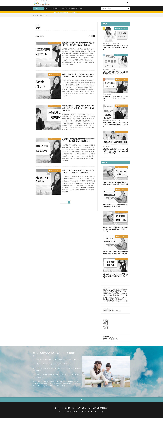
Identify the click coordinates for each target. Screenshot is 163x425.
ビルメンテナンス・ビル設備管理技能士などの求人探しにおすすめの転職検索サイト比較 (115, 183)
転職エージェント (49, 8)
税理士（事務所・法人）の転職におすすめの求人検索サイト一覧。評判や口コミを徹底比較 (78, 75)
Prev (63, 202)
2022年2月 (105, 323)
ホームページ (59, 408)
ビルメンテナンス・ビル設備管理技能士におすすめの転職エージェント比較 (115, 205)
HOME (36, 15)
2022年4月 (105, 321)
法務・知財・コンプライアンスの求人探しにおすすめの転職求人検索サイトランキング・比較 (115, 276)
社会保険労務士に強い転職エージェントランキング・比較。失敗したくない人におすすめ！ (115, 98)
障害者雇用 (74, 8)
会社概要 (67, 408)
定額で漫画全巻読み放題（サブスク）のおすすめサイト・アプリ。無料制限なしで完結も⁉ (115, 47)
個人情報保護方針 (102, 408)
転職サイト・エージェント (55, 42)
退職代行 (67, 8)
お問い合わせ (82, 408)
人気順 (42, 36)
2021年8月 (105, 328)
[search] (128, 8)
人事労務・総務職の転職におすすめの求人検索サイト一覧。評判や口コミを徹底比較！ (78, 140)
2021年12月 (106, 326)
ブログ (74, 408)
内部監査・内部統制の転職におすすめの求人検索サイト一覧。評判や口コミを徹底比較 (78, 44)
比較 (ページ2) (43, 15)
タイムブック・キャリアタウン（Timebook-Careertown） (86, 412)
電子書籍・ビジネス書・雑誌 (121, 28)
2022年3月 (105, 322)
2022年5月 (105, 320)
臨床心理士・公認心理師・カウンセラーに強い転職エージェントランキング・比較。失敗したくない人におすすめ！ (115, 151)
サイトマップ (91, 408)
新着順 (37, 36)
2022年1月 (105, 325)
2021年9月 (105, 327)
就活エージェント (59, 8)
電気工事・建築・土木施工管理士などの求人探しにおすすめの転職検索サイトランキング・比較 (115, 229)
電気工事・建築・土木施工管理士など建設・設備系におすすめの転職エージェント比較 (115, 252)
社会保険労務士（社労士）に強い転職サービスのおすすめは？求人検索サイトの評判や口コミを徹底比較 (78, 108)
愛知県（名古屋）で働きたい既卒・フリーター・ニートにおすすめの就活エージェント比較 (115, 124)
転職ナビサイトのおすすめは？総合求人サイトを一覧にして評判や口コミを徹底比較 (78, 171)
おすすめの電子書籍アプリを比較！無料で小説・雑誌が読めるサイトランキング (115, 73)
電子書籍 (80, 8)
